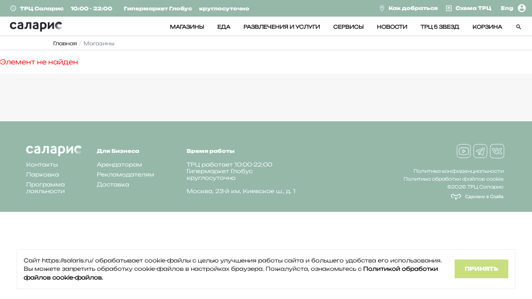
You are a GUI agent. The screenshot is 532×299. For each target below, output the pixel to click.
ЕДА (223, 27)
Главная (65, 43)
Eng (507, 8)
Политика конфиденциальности (459, 171)
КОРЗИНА (487, 27)
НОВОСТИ (392, 27)
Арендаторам (119, 164)
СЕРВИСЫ (348, 27)
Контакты (42, 164)
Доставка (113, 184)
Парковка (42, 174)
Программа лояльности (45, 187)
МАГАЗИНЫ (187, 27)
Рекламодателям (125, 174)
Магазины (99, 43)
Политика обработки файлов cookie (454, 179)
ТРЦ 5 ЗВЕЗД (440, 27)
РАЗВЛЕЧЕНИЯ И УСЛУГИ (282, 27)
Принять (481, 268)
